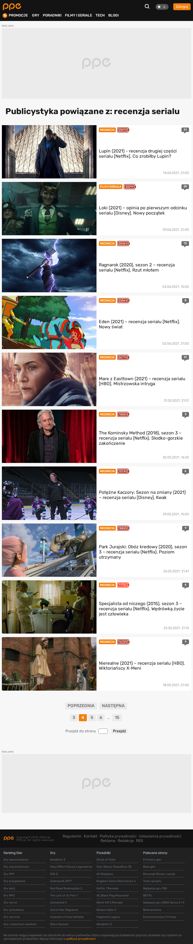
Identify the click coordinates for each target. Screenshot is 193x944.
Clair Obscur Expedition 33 (113, 866)
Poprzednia (81, 705)
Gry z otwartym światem (20, 924)
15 (117, 717)
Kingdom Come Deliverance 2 (116, 881)
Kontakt (90, 836)
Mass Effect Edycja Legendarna (71, 866)
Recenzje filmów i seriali (159, 874)
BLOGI (113, 15)
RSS (139, 840)
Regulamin (72, 836)
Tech (100, 15)
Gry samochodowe (16, 859)
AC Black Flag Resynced (112, 895)
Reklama (108, 840)
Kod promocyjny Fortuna (159, 917)
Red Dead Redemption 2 (66, 888)
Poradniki (52, 15)
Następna (113, 705)
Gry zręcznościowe (16, 866)
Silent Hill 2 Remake (109, 902)
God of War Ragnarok (64, 909)
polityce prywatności (81, 938)
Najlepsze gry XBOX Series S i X (164, 902)
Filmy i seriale (78, 15)
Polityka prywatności (118, 836)
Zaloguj (182, 6)
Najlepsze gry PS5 (155, 888)
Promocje (18, 15)
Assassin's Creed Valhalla (67, 917)
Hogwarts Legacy (108, 917)
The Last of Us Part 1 (64, 895)
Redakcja (126, 840)
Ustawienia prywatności (160, 836)
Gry (35, 15)
